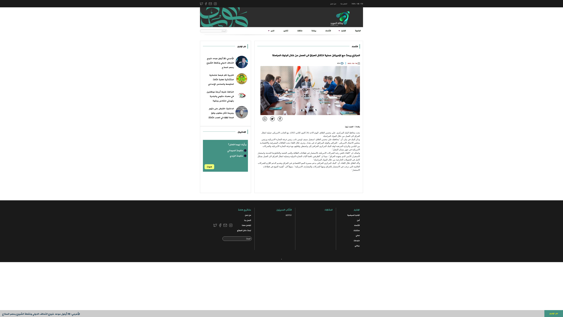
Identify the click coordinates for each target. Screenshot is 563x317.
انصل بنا (344, 4)
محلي (358, 235)
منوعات (357, 240)
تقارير (285, 31)
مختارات (356, 230)
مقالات (299, 31)
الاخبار (343, 31)
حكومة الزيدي (237, 156)
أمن (358, 220)
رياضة (313, 31)
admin (289, 215)
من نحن (333, 4)
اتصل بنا (247, 220)
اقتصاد (328, 31)
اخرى (272, 31)
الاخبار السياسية (353, 215)
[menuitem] (358, 31)
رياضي (357, 246)
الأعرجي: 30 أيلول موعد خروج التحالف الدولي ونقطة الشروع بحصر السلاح (52, 314)
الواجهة (358, 31)
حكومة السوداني (235, 150)
